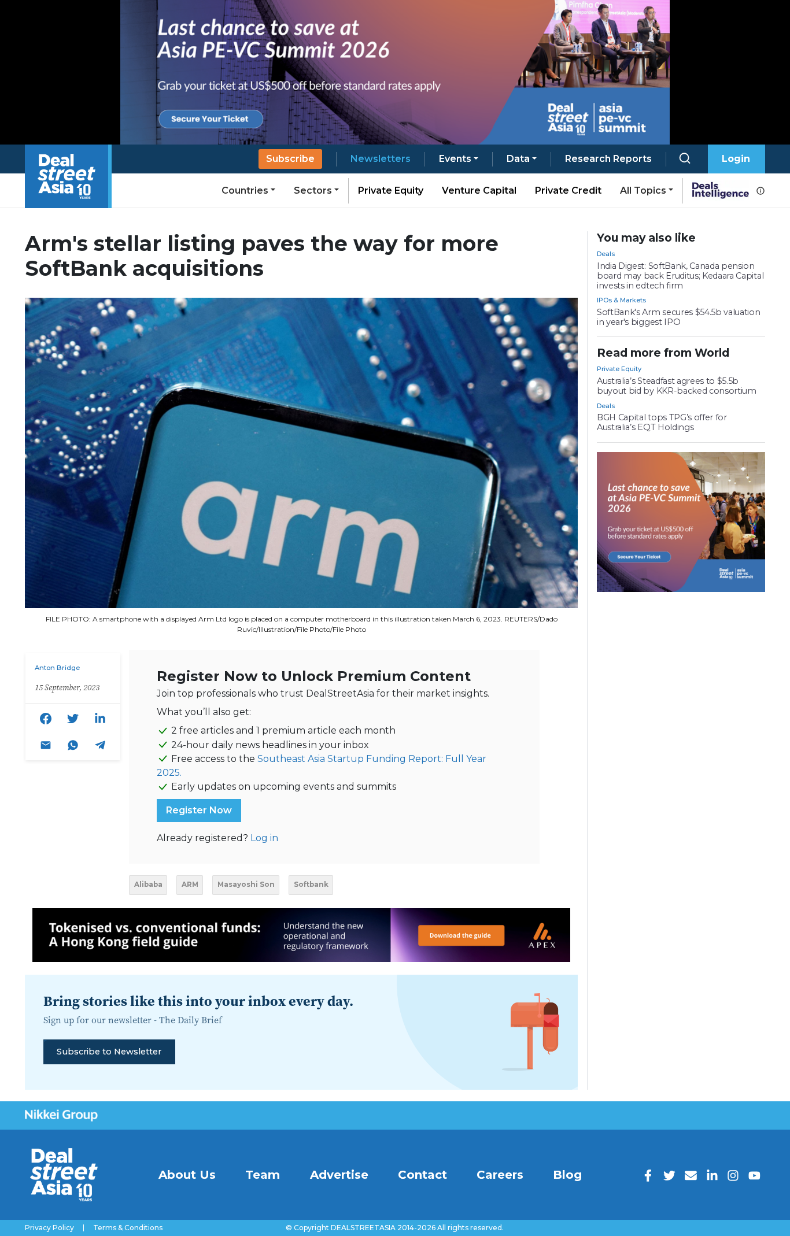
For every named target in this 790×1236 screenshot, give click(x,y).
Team (262, 1175)
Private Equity (390, 190)
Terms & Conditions (128, 1227)
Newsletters (380, 158)
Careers (500, 1175)
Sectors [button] (313, 190)
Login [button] (736, 158)
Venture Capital (479, 190)
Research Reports (608, 158)
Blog (567, 1175)
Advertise (339, 1175)
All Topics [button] (643, 190)
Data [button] (518, 158)
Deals (606, 254)
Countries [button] (245, 190)
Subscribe (290, 158)
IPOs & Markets (621, 300)
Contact (422, 1175)
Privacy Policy (49, 1227)
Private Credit (568, 190)
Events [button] (455, 158)
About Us (187, 1175)
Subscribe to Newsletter (109, 1051)
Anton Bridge (57, 668)
